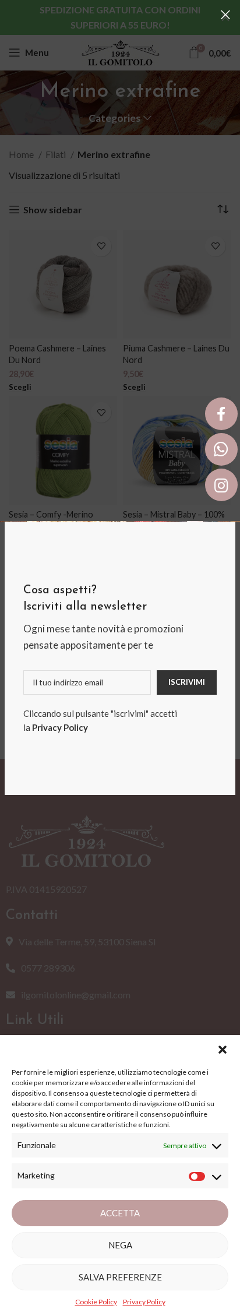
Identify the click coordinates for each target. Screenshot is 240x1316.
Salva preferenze (120, 1277)
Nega (120, 1245)
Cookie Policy (96, 1301)
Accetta (120, 1213)
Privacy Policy (60, 727)
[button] (222, 1049)
